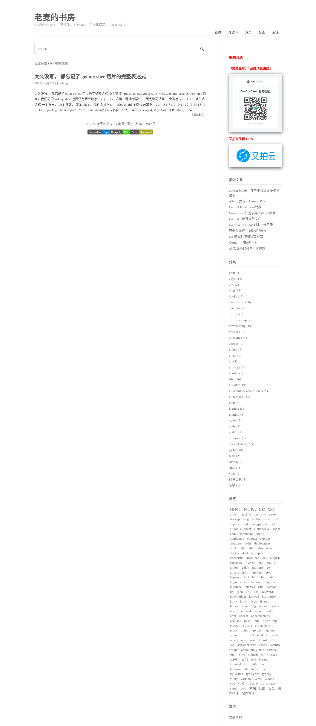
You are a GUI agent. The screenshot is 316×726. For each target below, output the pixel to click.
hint (246, 577)
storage (272, 654)
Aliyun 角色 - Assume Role (247, 201)
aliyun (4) (235, 278)
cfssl (245, 524)
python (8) (236, 450)
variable (246, 678)
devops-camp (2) (240, 320)
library (234, 606)
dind (252, 548)
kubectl (254, 596)
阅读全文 (198, 114)
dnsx (269, 548)
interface (236, 586)
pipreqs (235, 625)
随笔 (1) (234, 485)
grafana (257, 572)
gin (269, 562)
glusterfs (258, 567)
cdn (277, 519)
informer (256, 582)
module (275, 606)
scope (263, 644)
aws (263, 514)
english (275, 557)
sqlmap (253, 654)
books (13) (236, 296)
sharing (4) (236, 461)
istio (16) (235, 379)
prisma (247, 625)
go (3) (233, 361)
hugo (233, 582)
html (255, 577)
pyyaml (258, 630)
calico (268, 519)
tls (246, 669)
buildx (256, 519)
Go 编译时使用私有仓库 (246, 236)
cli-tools (235, 528)
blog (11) (235, 290)
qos (242, 635)
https (272, 577)
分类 (248, 32)
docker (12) (237, 331)
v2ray (234, 678)
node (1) (234, 426)
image (244, 582)
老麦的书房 (54, 17)
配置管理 (248, 693)
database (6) (237, 308)
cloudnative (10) (240, 302)
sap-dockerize (247, 644)
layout (244, 601)
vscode (269, 678)
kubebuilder (238, 596)
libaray (264, 601)
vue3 (241, 683)
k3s (248, 591)
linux (245, 606)
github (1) (235, 349)
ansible (246, 514)
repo (244, 640)
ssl (262, 654)
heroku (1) (236, 373)
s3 (272, 640)
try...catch (236, 673)
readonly (263, 635)
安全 (271, 688)
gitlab (245, 567)
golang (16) (237, 367)
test (246, 664)
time (262, 664)
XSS (262, 509)
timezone (236, 669)
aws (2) (234, 284)
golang (63, 83)
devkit (234, 548)
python (245, 630)
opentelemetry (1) (241, 444)
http (263, 577)
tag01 (234, 659)
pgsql (248, 620)
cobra (276, 528)
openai (243, 615)
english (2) (236, 343)
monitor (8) (236, 414)
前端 (252, 688)
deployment (262, 543)
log (254, 606)
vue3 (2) (234, 473)
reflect (234, 640)
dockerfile (236, 557)
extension (236, 562)
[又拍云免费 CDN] (255, 166)
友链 (275, 32)
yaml (233, 688)
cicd (266, 524)
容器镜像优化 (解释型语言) (248, 230)
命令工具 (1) (238, 479)
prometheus (263, 625)
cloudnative (262, 528)
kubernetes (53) (239, 396)
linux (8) (235, 402)
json (240, 591)
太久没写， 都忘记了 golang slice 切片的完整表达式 (90, 76)
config (260, 533)
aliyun (234, 514)
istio (261, 586)
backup (235, 519)
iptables (250, 586)
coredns (265, 538)
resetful (255, 640)
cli (274, 524)
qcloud (271, 630)
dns (260, 548)
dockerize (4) (238, 337)
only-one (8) (237, 438)
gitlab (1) (235, 355)
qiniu (233, 635)
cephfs (234, 524)
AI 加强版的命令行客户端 (247, 248)
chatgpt (256, 524)
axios (272, 514)
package (235, 620)
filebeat (250, 562)
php (257, 620)
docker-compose (253, 553)
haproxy (235, 577)
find (261, 562)
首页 (218, 32)
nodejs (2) (235, 432)
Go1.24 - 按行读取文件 (245, 219)
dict (243, 548)
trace (264, 669)
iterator (271, 586)
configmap (237, 538)
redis (275, 635)
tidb (254, 664)
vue (232, 683)
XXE (271, 509)
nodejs (270, 611)
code (233, 533)
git (275, 562)
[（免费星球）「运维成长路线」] (255, 130)
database (236, 543)
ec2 (264, 557)
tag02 (244, 659)
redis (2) (234, 455)
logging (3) (236, 408)
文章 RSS (235, 717)
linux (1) (235, 272)
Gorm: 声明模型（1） (244, 242)
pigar (266, 620)
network (246, 611)
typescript (252, 673)
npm (233, 615)
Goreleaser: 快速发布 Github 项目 (252, 213)
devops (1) (236, 314)
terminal (235, 664)
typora (266, 673)
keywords (267, 591)
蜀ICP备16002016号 (141, 124)
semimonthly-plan (252, 649)
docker (234, 553)
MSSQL (235, 509)
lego (254, 601)
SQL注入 (250, 509)
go (268, 567)
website (253, 683)
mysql (234, 611)
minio (263, 606)
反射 (262, 688)
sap (232, 644)
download (252, 557)
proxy (234, 630)
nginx (259, 611)
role (265, 640)
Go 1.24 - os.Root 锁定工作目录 (251, 225)
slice (242, 654)
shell (233, 654)
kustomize (269, 596)
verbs (258, 678)
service (272, 649)
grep (268, 572)
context (252, 538)
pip (275, 620)
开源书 (233, 32)
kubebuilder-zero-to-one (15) (248, 391)
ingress (270, 582)
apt (256, 514)
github (234, 567)
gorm (245, 572)
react (251, 635)
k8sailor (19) (237, 385)
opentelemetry (260, 615)
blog (246, 519)
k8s (256, 591)
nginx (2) (235, 420)
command (246, 533)
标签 (262, 32)
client (247, 528)
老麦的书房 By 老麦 (111, 124)
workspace (268, 683)
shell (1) (234, 467)
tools (254, 669)
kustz (233, 601)
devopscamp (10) (240, 325)
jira (232, 591)
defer (248, 543)
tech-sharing (259, 659)
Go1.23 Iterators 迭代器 (245, 207)
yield (243, 688)
